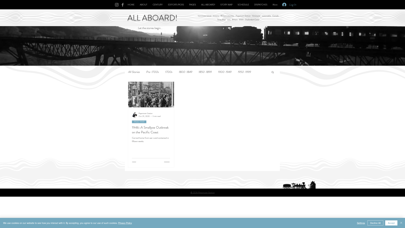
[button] (272, 72)
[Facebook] (122, 4)
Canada (275, 16)
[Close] (401, 222)
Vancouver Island (204, 16)
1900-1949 (224, 72)
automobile (266, 16)
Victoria (216, 16)
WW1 (241, 19)
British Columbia (227, 16)
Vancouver (256, 16)
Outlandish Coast (252, 19)
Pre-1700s (152, 72)
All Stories (134, 72)
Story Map (221, 19)
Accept (391, 223)
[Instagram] (116, 4)
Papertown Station (243, 16)
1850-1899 (205, 72)
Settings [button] (361, 223)
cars (229, 19)
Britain (234, 19)
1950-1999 (244, 72)
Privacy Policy (125, 223)
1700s (168, 72)
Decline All (375, 223)
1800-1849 (185, 72)
